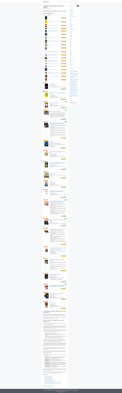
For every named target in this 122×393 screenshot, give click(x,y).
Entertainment (72, 29)
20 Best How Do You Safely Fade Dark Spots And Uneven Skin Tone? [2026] (74, 72)
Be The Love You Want (50, 44)
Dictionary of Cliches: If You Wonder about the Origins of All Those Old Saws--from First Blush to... (58, 163)
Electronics (71, 28)
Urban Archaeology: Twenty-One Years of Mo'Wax (56, 293)
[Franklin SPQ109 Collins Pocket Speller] (46, 69)
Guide (70, 40)
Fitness (71, 32)
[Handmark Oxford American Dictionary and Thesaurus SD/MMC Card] (46, 66)
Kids (70, 44)
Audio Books (71, 14)
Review (61, 1)
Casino (71, 21)
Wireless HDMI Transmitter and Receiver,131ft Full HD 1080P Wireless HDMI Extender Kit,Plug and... (57, 230)
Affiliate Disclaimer (76, 1)
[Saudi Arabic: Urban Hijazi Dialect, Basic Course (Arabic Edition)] (46, 37)
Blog (63, 1)
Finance (71, 31)
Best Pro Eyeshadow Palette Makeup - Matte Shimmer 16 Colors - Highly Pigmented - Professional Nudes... (57, 201)
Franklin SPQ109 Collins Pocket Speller (52, 69)
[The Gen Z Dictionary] (46, 18)
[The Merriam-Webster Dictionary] (46, 25)
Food (70, 33)
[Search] (78, 6)
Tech (70, 57)
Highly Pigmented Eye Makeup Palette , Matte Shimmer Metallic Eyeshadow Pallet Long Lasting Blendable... (57, 123)
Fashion (71, 30)
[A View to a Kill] (46, 34)
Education (71, 27)
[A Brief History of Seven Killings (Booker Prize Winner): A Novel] (46, 21)
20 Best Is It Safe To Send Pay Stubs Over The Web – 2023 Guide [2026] (74, 77)
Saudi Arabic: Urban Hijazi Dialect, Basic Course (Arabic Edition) (57, 152)
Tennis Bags (71, 59)
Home (58, 1)
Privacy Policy (71, 1)
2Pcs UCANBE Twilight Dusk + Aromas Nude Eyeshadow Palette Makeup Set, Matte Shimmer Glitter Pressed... (57, 286)
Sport (70, 56)
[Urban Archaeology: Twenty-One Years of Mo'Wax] (46, 76)
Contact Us (67, 1)
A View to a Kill (52, 141)
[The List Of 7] (46, 47)
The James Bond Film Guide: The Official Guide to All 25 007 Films (57, 220)
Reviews (71, 54)
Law (70, 47)
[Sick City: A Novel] (46, 79)
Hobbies (71, 42)
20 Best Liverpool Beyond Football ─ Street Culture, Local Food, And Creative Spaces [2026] (74, 74)
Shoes (70, 55)
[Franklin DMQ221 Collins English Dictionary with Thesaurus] (46, 64)
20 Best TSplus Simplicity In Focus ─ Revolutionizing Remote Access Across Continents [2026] (74, 90)
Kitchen (71, 46)
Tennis (71, 58)
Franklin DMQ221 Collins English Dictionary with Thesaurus (54, 63)
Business (71, 18)
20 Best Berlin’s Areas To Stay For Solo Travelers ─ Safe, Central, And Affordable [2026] (74, 82)
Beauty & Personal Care (73, 16)
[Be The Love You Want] (46, 45)
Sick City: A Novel (50, 79)
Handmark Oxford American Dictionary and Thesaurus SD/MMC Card (57, 260)
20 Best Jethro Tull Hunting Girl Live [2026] (48, 386)
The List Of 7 (51, 181)
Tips (70, 60)
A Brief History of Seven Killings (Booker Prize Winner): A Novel (57, 93)
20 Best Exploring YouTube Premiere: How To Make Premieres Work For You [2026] (74, 92)
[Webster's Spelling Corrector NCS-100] (46, 28)
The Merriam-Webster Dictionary (51, 25)
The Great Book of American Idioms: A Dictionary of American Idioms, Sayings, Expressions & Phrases (57, 191)
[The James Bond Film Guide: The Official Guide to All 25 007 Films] (46, 58)
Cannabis (71, 19)
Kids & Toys (71, 45)
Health (71, 41)
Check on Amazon (64, 21)
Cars (70, 20)
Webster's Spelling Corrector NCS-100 (52, 28)
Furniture (71, 34)
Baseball (71, 15)
